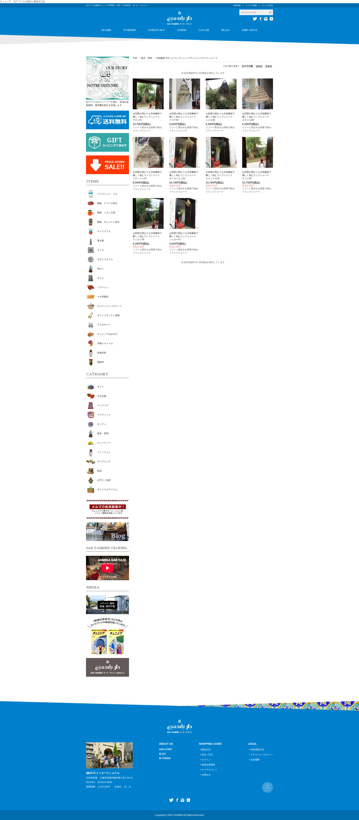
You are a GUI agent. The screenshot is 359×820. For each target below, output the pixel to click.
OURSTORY (156, 30)
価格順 (259, 66)
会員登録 (236, 5)
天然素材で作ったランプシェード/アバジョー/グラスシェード (187, 58)
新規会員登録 (208, 764)
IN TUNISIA (165, 758)
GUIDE (181, 30)
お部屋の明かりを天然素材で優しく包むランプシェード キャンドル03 (220, 175)
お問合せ (206, 774)
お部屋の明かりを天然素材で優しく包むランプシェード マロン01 (147, 116)
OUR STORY (165, 749)
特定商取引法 (257, 749)
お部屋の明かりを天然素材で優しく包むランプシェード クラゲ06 (183, 116)
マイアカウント (209, 769)
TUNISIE (129, 30)
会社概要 (255, 759)
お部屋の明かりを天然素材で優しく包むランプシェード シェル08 (220, 116)
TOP (135, 58)
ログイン (206, 759)
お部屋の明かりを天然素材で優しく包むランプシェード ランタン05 (147, 236)
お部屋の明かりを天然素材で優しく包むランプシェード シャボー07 (183, 236)
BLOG (225, 30)
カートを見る (267, 5)
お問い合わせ (249, 30)
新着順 (268, 66)
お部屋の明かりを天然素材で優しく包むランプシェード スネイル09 (256, 116)
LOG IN (204, 30)
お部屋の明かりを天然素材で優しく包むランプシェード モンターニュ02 (183, 175)
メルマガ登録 (251, 5)
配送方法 (206, 749)
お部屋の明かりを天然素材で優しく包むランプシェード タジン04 (256, 175)
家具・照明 (146, 58)
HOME (106, 30)
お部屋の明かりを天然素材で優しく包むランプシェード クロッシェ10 (147, 175)
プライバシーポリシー (262, 754)
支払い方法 (207, 754)
